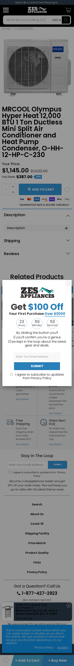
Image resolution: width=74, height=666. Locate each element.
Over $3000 (55, 313)
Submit (37, 366)
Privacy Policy (41, 378)
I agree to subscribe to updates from (39, 376)
